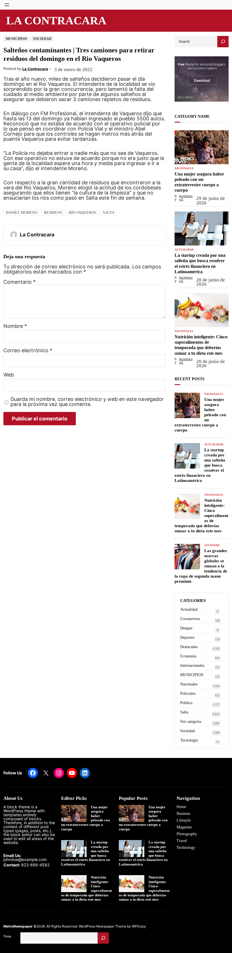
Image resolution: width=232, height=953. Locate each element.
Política (186, 703)
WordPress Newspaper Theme (102, 926)
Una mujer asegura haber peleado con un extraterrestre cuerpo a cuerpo (199, 182)
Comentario (19, 282)
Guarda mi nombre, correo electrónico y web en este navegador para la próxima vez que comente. (87, 402)
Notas (7, 936)
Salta (108, 212)
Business (183, 813)
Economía (188, 656)
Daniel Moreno (21, 212)
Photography (187, 834)
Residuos (53, 212)
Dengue (186, 628)
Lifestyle (184, 820)
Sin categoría (190, 721)
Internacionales (192, 665)
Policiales (188, 693)
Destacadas (188, 647)
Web (8, 374)
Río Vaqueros (82, 212)
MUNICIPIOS (16, 39)
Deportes (187, 637)
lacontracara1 (185, 197)
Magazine (184, 827)
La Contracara (56, 20)
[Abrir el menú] (6, 4)
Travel (182, 841)
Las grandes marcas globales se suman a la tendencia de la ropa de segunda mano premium (201, 566)
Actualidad (184, 249)
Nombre (15, 326)
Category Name (192, 116)
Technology (186, 847)
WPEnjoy (139, 926)
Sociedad (42, 39)
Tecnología (189, 740)
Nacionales (184, 168)
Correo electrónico (27, 350)
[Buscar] (103, 938)
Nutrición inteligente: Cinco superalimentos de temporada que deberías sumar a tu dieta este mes (201, 345)
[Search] (223, 41)
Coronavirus (190, 619)
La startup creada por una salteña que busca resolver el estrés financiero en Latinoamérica (200, 263)
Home (181, 807)
